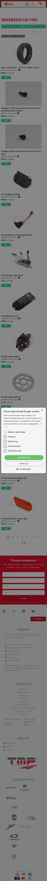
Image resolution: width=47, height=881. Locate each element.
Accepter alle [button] (24, 457)
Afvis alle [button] (24, 464)
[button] (23, 469)
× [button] (42, 410)
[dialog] (23, 440)
